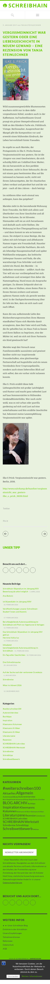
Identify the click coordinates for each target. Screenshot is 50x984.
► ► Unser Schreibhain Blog (15, 925)
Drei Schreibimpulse (11, 662)
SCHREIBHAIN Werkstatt (14, 747)
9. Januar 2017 (10, 25)
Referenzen (7, 941)
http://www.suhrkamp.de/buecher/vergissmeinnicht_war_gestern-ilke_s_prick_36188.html (25, 492)
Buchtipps (7, 716)
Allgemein (24, 793)
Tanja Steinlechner (31, 25)
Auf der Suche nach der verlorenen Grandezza (22, 672)
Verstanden (13, 976)
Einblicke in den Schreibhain (15, 929)
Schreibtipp (8, 755)
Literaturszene (9, 736)
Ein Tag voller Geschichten (14, 655)
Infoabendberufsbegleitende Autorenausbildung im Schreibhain (20, 648)
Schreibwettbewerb (11, 759)
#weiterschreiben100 (12, 709)
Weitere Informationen (32, 976)
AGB (5, 948)
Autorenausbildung (10, 797)
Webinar (36, 829)
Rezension (7, 740)
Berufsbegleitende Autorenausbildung (15, 799)
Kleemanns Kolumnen (12, 724)
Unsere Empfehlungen (12, 933)
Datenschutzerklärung (12, 882)
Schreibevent (40, 816)
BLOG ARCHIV (15, 803)
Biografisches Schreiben (37, 799)
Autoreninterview (10, 712)
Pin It (5, 521)
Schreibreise (8, 751)
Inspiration (7, 720)
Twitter (6, 508)
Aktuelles (9, 793)
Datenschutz (8, 945)
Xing (35, 569)
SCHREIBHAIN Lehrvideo (14, 743)
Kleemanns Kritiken (11, 728)
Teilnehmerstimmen (11, 937)
